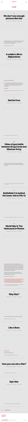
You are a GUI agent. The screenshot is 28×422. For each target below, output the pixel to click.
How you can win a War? (14, 364)
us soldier (11, 45)
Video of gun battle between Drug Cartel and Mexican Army (14, 146)
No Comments (20, 59)
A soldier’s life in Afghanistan (14, 55)
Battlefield (8, 217)
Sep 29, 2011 (14, 366)
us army (22, 90)
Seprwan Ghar (17, 90)
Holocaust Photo (11, 284)
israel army (10, 403)
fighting (6, 318)
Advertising (3, 415)
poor (5, 135)
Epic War (14, 381)
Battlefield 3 (11, 217)
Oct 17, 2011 (14, 231)
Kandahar (14, 90)
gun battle (9, 183)
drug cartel (6, 183)
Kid (7, 318)
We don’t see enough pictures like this (14, 17)
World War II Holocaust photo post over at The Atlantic (15, 267)
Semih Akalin (9, 59)
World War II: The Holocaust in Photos (14, 227)
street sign (15, 135)
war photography (18, 403)
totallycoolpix (6, 88)
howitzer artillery (10, 90)
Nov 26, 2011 (14, 59)
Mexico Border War (19, 183)
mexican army (12, 183)
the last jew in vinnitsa (8, 285)
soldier (9, 45)
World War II (16, 285)
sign (13, 135)
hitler (5, 284)
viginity (13, 318)
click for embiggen (7, 350)
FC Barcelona (14, 217)
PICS (14, 13)
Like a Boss (14, 327)
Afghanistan (6, 45)
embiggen (5, 80)
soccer (19, 217)
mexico (16, 183)
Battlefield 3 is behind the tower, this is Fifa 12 (14, 194)
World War (13, 285)
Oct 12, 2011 (14, 330)
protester (7, 135)
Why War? (14, 294)
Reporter (13, 403)
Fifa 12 (17, 217)
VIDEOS (14, 141)
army (5, 217)
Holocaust (8, 284)
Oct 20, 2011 (14, 198)
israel (8, 403)
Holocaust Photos (16, 284)
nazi (18, 284)
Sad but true (14, 100)
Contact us (3, 416)
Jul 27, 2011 (14, 384)
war (13, 45)
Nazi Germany (21, 284)
